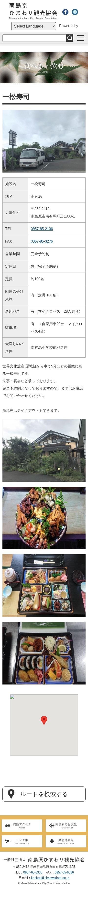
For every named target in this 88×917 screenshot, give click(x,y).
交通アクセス (22, 825)
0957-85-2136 (42, 229)
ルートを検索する (44, 794)
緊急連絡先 (66, 841)
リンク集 (22, 841)
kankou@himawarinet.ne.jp (50, 878)
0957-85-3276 (42, 241)
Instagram (75, 12)
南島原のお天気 (66, 825)
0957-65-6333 (32, 872)
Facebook (65, 12)
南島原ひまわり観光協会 (33, 11)
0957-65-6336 (64, 872)
